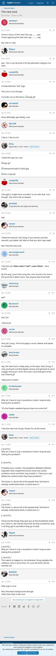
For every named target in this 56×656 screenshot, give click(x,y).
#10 (53, 262)
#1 (54, 30)
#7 (54, 190)
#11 (53, 293)
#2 (54, 58)
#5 (54, 133)
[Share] (50, 30)
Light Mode (8, 643)
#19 (53, 542)
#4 (54, 113)
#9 (54, 233)
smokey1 (6, 15)
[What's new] (47, 3)
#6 (54, 153)
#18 (53, 500)
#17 (53, 444)
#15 (53, 396)
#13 (53, 339)
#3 (54, 82)
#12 (53, 313)
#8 (54, 213)
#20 (53, 582)
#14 (53, 362)
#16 (53, 424)
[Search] (52, 3)
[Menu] (4, 3)
